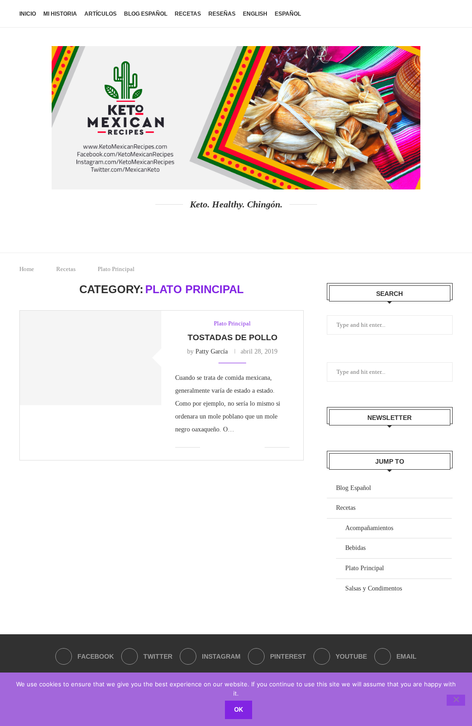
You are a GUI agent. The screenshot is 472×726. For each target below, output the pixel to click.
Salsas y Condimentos (373, 588)
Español (288, 14)
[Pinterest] (244, 227)
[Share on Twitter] (228, 447)
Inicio (27, 14)
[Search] (448, 13)
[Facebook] (194, 227)
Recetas (188, 14)
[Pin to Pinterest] (238, 447)
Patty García (211, 351)
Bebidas (355, 547)
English (255, 14)
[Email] (277, 227)
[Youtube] (261, 227)
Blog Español (145, 14)
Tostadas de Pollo (232, 337)
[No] (456, 700)
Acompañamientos (369, 528)
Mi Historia (60, 14)
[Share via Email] (257, 447)
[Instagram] (228, 227)
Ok (238, 709)
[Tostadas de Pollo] (90, 358)
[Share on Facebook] (218, 447)
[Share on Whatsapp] (247, 447)
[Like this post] (207, 447)
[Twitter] (211, 227)
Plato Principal (364, 568)
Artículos (100, 14)
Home (26, 269)
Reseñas (222, 14)
